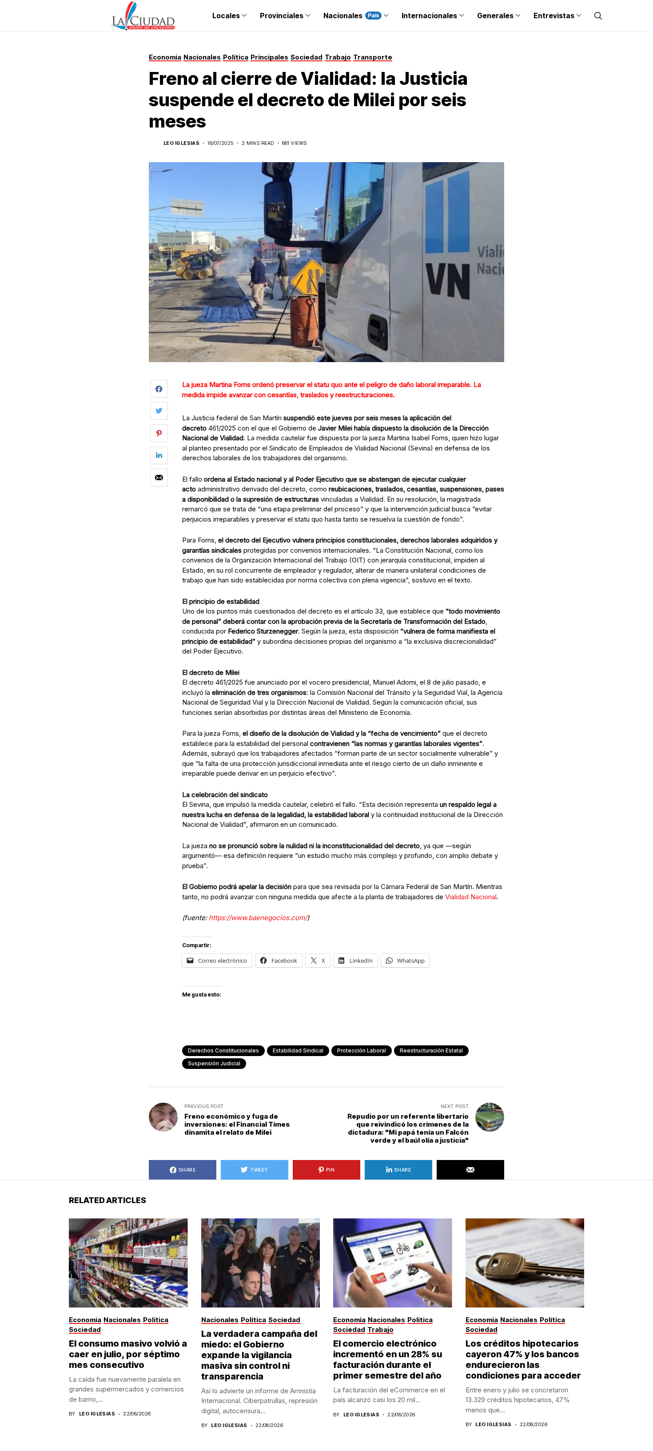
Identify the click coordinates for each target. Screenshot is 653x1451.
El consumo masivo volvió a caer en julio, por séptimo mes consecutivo (128, 1354)
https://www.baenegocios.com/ (258, 917)
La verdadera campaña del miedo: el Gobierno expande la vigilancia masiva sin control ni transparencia (259, 1355)
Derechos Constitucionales (223, 1050)
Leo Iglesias (181, 143)
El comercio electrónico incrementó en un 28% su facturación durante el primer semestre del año (387, 1359)
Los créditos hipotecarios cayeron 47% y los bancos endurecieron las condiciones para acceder (523, 1359)
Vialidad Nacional (471, 897)
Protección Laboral (361, 1050)
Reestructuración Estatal (431, 1050)
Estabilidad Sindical (298, 1050)
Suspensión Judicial (214, 1063)
